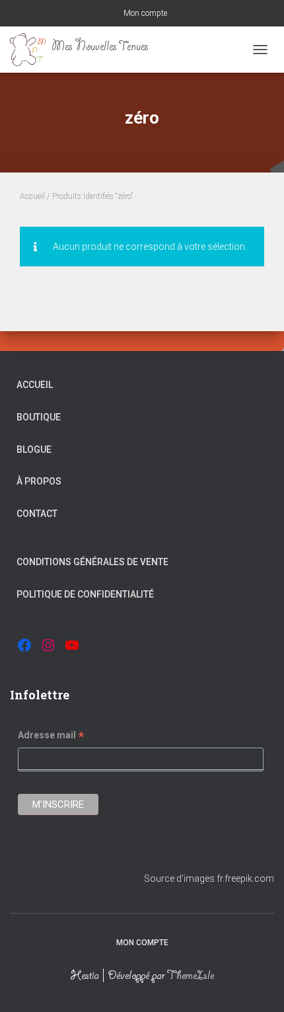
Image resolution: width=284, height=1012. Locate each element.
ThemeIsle (190, 977)
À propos (39, 481)
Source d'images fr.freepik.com (209, 878)
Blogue (34, 449)
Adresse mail (51, 737)
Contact (37, 513)
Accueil (32, 196)
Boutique (39, 417)
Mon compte (145, 13)
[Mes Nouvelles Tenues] (84, 49)
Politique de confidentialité (85, 594)
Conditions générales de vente (92, 562)
